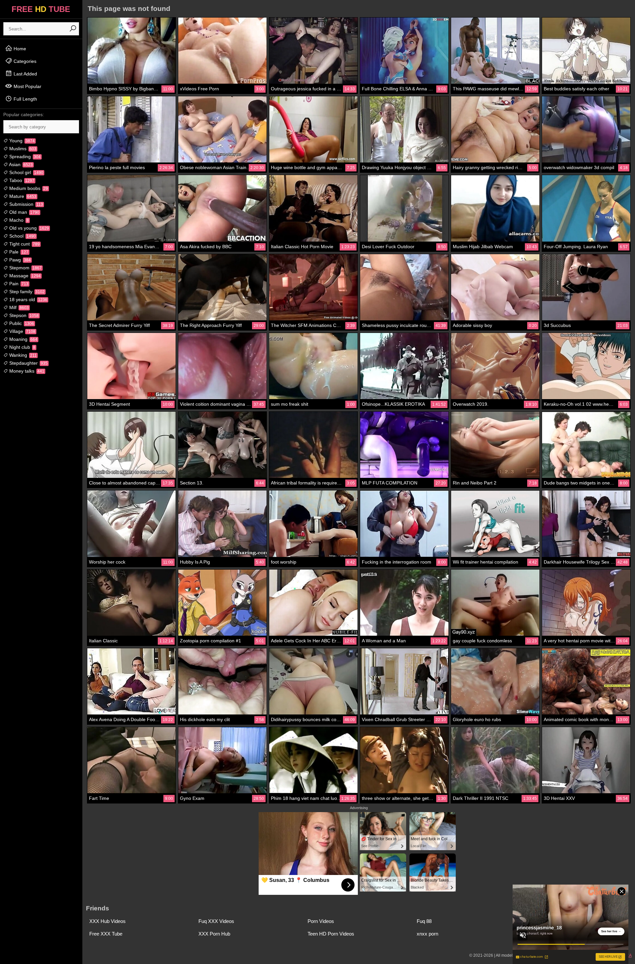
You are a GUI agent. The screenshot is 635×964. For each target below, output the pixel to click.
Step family (26, 291)
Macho (18, 220)
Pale (18, 251)
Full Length (24, 99)
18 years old (27, 299)
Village (21, 331)
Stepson (23, 315)
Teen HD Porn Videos (331, 934)
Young (21, 140)
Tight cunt (24, 244)
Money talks (26, 371)
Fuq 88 (424, 921)
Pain (18, 283)
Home (19, 48)
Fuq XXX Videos (216, 921)
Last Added (24, 73)
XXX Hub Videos (107, 921)
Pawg (19, 259)
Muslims (22, 148)
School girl (25, 172)
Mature (22, 196)
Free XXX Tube (105, 934)
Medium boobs (28, 188)
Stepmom (25, 267)
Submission (25, 204)
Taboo (21, 180)
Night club (21, 347)
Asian (20, 164)
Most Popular (26, 86)
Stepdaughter (28, 363)
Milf (18, 307)
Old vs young (28, 228)
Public (21, 323)
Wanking (22, 355)
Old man (23, 212)
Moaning (22, 339)
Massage (24, 275)
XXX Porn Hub (214, 934)
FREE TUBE (41, 9)
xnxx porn (427, 934)
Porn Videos (321, 921)
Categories (24, 61)
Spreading (24, 156)
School (22, 236)
